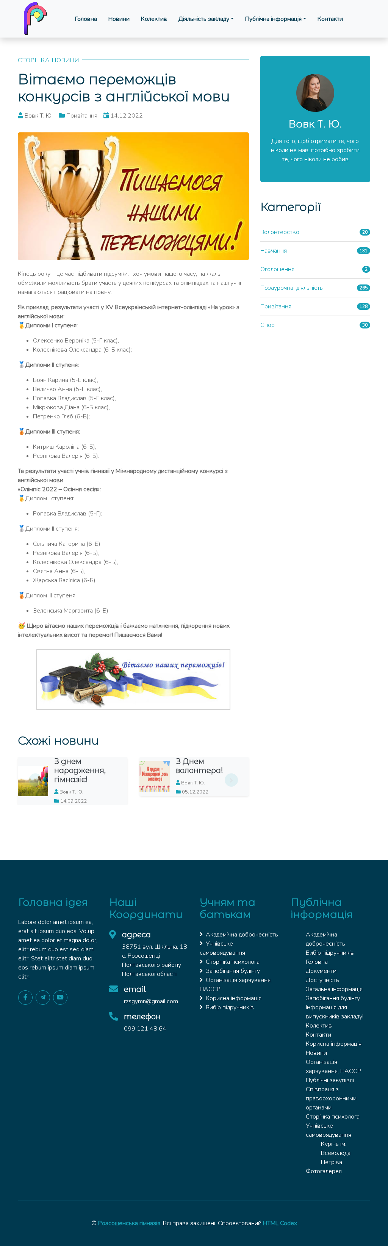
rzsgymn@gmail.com (151, 1001)
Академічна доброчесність (242, 934)
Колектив (154, 19)
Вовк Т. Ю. (315, 124)
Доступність (322, 980)
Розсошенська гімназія (129, 1223)
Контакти (330, 19)
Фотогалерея (324, 1171)
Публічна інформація (273, 19)
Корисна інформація (233, 998)
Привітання (275, 306)
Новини (119, 19)
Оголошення (277, 269)
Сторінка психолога (233, 962)
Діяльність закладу (203, 19)
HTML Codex (280, 1223)
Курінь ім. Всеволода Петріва (335, 1153)
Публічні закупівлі (330, 1080)
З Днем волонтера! (199, 766)
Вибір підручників (230, 1007)
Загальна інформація (334, 989)
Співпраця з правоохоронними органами (331, 1098)
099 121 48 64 (145, 1028)
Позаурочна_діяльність (291, 288)
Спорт (268, 325)
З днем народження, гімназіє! (80, 770)
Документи (321, 971)
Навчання (273, 251)
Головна (86, 19)
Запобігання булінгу (233, 971)
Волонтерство (279, 232)
